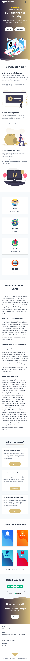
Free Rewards (15, 488)
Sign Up (9, 29)
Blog (3, 646)
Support (11, 628)
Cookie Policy (21, 634)
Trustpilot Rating (15, 464)
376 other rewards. (17, 569)
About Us (7, 646)
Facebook (8, 640)
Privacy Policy (14, 634)
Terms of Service (6, 634)
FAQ (7, 628)
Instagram (14, 640)
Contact (12, 646)
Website (4, 628)
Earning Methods (15, 511)
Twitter (3, 640)
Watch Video (20, 29)
